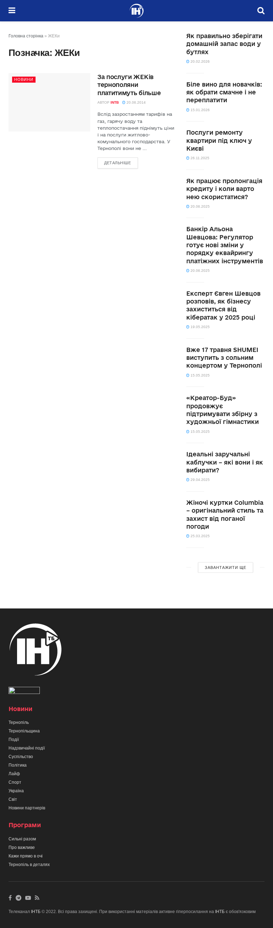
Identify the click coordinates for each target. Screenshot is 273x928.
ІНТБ (36, 911)
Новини (23, 79)
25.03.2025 (199, 536)
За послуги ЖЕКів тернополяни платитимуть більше (129, 84)
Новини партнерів (27, 807)
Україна (16, 790)
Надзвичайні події (27, 748)
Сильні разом (22, 838)
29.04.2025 (199, 480)
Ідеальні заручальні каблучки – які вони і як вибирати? (224, 462)
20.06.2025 (199, 206)
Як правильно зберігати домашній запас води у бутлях (224, 43)
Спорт (15, 782)
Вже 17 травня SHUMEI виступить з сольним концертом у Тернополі (224, 357)
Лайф (14, 773)
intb (115, 102)
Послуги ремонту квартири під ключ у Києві (219, 140)
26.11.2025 (199, 158)
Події (14, 739)
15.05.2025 (199, 375)
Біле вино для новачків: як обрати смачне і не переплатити (224, 92)
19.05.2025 (199, 327)
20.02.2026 (199, 61)
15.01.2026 (199, 110)
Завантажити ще (225, 567)
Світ (13, 799)
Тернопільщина (24, 731)
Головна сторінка (26, 35)
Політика (18, 765)
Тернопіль (19, 722)
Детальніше (117, 163)
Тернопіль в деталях (29, 864)
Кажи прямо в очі (26, 856)
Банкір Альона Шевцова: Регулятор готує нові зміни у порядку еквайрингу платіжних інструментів (224, 244)
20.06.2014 (135, 102)
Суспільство (21, 756)
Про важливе (22, 847)
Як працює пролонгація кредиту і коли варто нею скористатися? (224, 188)
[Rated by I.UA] (24, 692)
